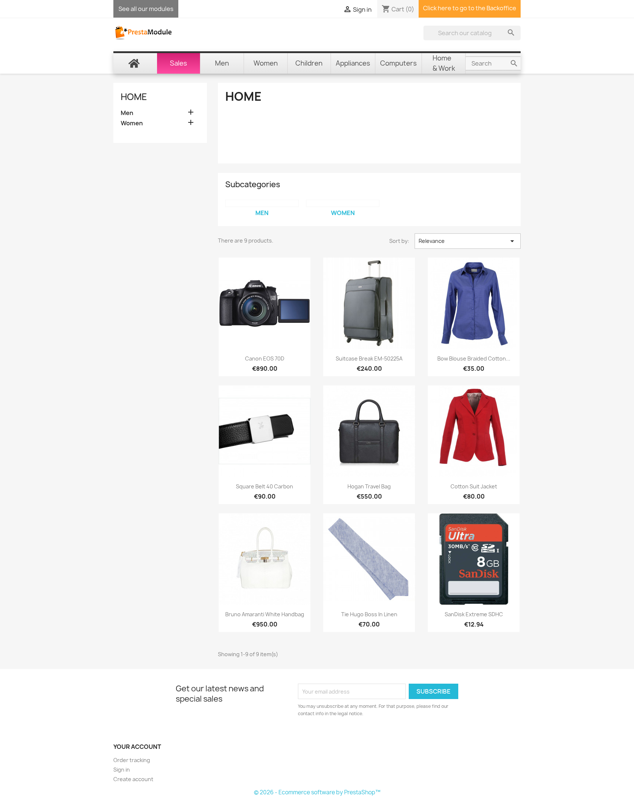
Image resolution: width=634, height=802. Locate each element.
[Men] (262, 203)
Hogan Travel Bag (369, 486)
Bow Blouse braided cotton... (473, 358)
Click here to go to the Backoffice (469, 8)
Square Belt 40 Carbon (264, 486)
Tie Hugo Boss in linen (369, 614)
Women (132, 123)
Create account (133, 779)
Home (134, 96)
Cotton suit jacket (474, 486)
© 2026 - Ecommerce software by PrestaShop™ (317, 792)
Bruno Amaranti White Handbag (264, 614)
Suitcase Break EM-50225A (369, 358)
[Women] (342, 203)
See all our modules (146, 9)
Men (127, 113)
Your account (137, 747)
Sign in (121, 769)
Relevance (468, 241)
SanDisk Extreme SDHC (474, 614)
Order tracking (131, 760)
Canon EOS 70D (264, 358)
